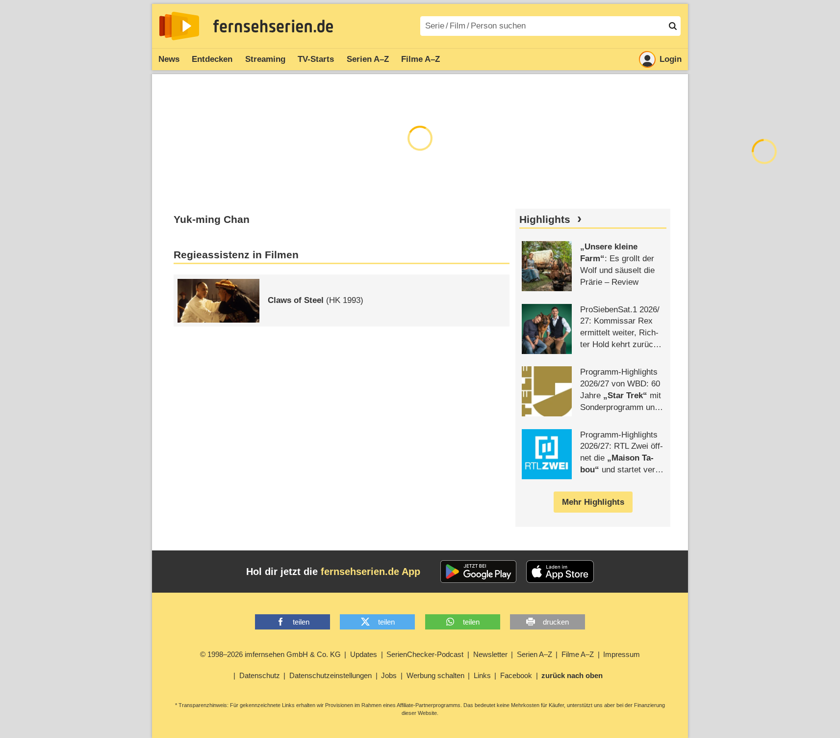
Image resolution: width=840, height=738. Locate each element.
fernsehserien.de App (370, 571)
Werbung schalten (435, 675)
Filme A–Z (420, 59)
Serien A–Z (368, 59)
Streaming (265, 59)
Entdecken (212, 59)
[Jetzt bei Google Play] (478, 571)
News (168, 59)
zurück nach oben (572, 675)
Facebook (516, 675)
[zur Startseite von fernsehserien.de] (179, 26)
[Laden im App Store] (560, 571)
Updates (363, 654)
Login (671, 59)
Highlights (544, 219)
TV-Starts (316, 59)
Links (482, 675)
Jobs (389, 675)
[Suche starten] (673, 26)
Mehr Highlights (593, 502)
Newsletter (490, 654)
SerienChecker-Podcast (424, 654)
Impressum (621, 654)
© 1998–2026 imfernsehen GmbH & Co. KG (270, 654)
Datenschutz (259, 675)
